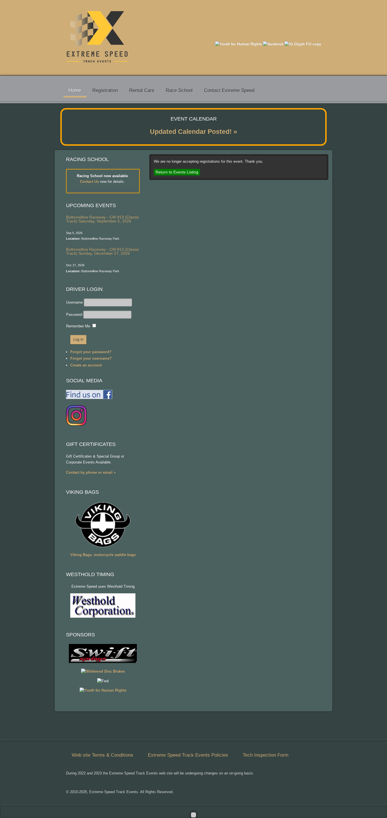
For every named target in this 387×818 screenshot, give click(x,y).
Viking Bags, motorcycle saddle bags (103, 555)
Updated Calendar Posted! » (193, 131)
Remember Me (78, 326)
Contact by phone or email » (91, 472)
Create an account (86, 365)
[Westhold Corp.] (102, 616)
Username (74, 302)
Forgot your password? (90, 352)
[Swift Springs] (103, 662)
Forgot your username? (91, 358)
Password (74, 314)
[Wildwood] (103, 671)
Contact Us (89, 181)
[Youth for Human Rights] (238, 44)
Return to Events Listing (177, 172)
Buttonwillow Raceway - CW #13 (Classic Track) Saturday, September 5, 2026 (102, 219)
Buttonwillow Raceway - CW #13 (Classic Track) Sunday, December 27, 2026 (102, 251)
